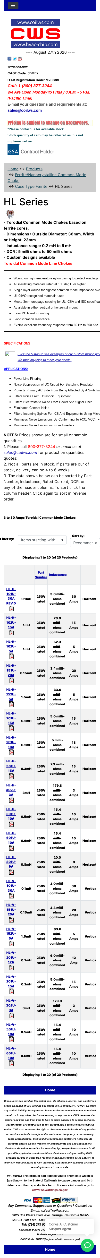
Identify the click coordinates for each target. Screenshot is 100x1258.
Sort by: (78, 536)
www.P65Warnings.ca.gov (49, 1190)
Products (34, 168)
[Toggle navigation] (13, 5)
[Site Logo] (50, 33)
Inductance (58, 575)
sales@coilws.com (20, 452)
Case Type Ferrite (31, 186)
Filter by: (7, 539)
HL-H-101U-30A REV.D (11, 596)
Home (13, 168)
